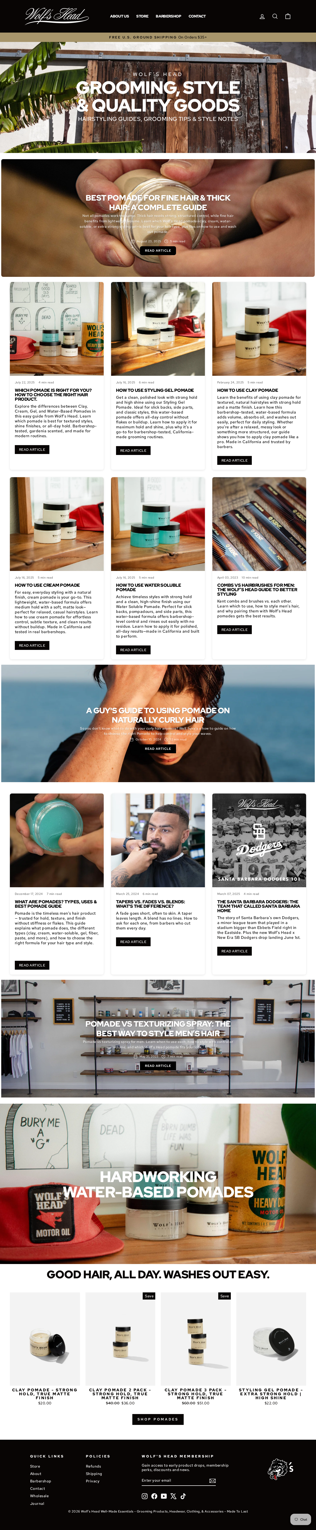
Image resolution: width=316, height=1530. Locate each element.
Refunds (93, 1466)
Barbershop (168, 16)
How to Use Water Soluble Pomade (148, 587)
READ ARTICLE (32, 449)
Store (142, 16)
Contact (197, 16)
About (35, 1473)
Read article (158, 250)
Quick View (45, 1379)
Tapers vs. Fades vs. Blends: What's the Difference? (150, 904)
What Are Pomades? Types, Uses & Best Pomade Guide (56, 904)
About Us (119, 16)
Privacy (92, 1481)
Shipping (94, 1473)
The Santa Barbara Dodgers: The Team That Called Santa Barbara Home (258, 906)
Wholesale (39, 1495)
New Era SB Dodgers (237, 937)
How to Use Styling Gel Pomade (155, 390)
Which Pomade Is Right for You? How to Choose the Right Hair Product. (53, 394)
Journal (37, 1503)
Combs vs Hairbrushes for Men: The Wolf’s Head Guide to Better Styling (257, 589)
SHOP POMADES (158, 1419)
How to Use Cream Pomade (47, 585)
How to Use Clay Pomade (247, 390)
